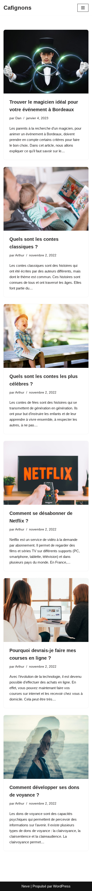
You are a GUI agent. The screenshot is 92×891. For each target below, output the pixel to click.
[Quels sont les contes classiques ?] (46, 199)
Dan (18, 118)
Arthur (19, 255)
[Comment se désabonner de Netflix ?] (46, 473)
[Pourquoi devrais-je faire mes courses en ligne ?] (46, 610)
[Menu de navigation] (82, 8)
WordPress (62, 886)
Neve (25, 886)
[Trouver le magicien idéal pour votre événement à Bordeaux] (46, 61)
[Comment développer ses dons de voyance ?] (46, 747)
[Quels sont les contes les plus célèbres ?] (46, 336)
